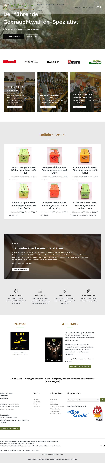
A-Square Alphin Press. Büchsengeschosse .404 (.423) (23, 170)
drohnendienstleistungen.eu (20, 355)
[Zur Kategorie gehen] (102, 400)
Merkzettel (37, 406)
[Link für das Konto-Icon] (100, 7)
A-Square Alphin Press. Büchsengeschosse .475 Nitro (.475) (23, 205)
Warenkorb (37, 402)
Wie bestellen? (54, 411)
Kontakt (36, 399)
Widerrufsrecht (55, 409)
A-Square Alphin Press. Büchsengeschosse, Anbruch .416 (85, 205)
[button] (13, 36)
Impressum (53, 399)
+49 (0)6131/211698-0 (12, 404)
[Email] (100, 446)
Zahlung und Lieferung (57, 406)
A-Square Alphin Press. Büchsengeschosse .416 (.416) (85, 170)
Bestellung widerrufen (10, 428)
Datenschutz (54, 404)
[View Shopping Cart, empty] (97, 7)
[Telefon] (104, 446)
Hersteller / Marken (56, 414)
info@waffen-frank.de (7, 409)
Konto (35, 404)
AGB (51, 402)
